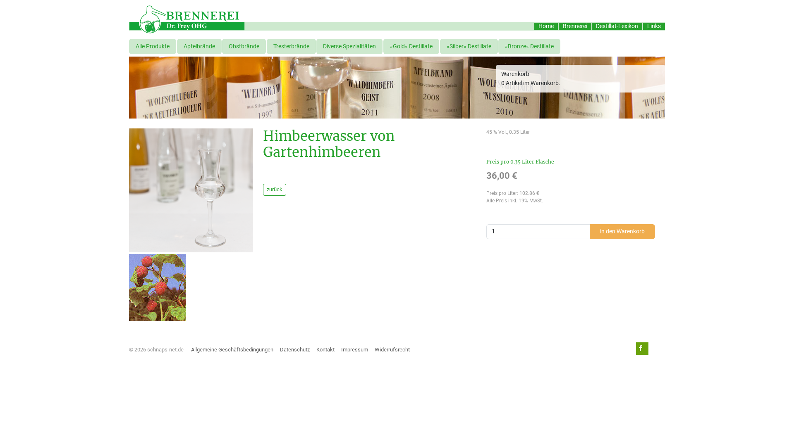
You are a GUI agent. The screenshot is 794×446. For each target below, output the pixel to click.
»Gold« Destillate (411, 46)
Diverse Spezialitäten (349, 46)
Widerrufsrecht (392, 349)
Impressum (354, 349)
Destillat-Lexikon (617, 26)
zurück (274, 189)
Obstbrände (244, 46)
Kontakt (325, 349)
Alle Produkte (153, 46)
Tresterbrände (291, 46)
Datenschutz (295, 349)
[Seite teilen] (642, 348)
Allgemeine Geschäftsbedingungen (232, 349)
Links (654, 26)
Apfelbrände (199, 46)
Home (546, 26)
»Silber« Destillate (469, 46)
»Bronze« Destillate (529, 46)
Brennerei (575, 26)
